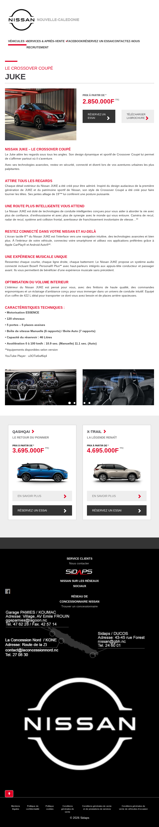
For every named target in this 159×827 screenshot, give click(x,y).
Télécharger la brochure (136, 116)
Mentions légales (15, 807)
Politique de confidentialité (32, 807)
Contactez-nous (126, 41)
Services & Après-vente (45, 41)
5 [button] (89, 403)
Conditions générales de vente (67, 809)
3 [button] (79, 403)
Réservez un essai (98, 41)
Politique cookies (50, 807)
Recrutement (37, 47)
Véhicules (16, 41)
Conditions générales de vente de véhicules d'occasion (133, 807)
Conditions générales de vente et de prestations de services (97, 807)
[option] (41, 387)
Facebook (75, 41)
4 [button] (84, 403)
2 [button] (74, 403)
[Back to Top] (9, 793)
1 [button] (69, 403)
